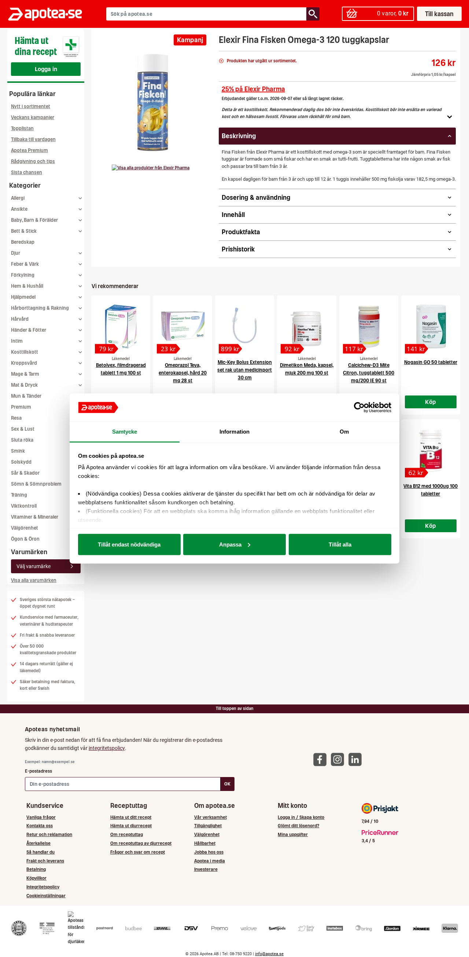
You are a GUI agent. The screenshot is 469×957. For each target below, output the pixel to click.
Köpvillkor (36, 878)
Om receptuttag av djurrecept (140, 843)
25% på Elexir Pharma (253, 89)
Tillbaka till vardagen (33, 139)
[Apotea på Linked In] (357, 759)
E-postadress (38, 771)
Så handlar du (40, 852)
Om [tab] (344, 431)
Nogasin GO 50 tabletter (430, 362)
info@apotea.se (269, 954)
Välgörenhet (24, 528)
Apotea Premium (29, 150)
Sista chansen (26, 172)
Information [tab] (234, 431)
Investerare (206, 869)
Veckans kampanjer (32, 117)
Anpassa (230, 544)
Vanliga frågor (41, 817)
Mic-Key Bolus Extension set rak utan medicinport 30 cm (244, 370)
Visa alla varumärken (33, 580)
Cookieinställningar (46, 895)
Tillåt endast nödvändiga (129, 544)
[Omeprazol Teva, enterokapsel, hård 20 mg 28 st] (182, 326)
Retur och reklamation (49, 834)
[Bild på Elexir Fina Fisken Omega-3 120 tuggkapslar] (152, 102)
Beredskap (22, 242)
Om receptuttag (126, 834)
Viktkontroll (24, 506)
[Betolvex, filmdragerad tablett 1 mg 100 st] (120, 326)
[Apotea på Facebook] (321, 759)
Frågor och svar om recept (137, 852)
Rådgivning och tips (33, 161)
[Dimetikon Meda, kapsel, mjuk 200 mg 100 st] (306, 326)
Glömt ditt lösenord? (298, 825)
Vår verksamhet (210, 817)
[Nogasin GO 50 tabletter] (430, 326)
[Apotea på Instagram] (339, 759)
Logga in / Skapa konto (301, 817)
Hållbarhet (204, 843)
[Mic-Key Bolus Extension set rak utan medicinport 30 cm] (244, 326)
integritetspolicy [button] (107, 748)
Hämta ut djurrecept (131, 825)
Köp (430, 401)
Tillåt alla (340, 544)
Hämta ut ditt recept (130, 817)
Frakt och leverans (45, 861)
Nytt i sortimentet (30, 106)
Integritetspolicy (42, 887)
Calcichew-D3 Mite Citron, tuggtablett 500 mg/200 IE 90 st (368, 373)
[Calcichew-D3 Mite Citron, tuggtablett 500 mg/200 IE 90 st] (368, 326)
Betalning (36, 869)
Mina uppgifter (293, 834)
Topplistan (22, 128)
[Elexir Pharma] (150, 167)
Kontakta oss (39, 825)
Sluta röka (22, 440)
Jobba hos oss (209, 852)
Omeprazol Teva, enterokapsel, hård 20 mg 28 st (183, 373)
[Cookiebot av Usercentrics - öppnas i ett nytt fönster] (359, 407)
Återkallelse (38, 843)
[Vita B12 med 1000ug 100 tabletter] (430, 450)
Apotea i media (209, 861)
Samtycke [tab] (124, 431)
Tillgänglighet (208, 825)
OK (227, 784)
